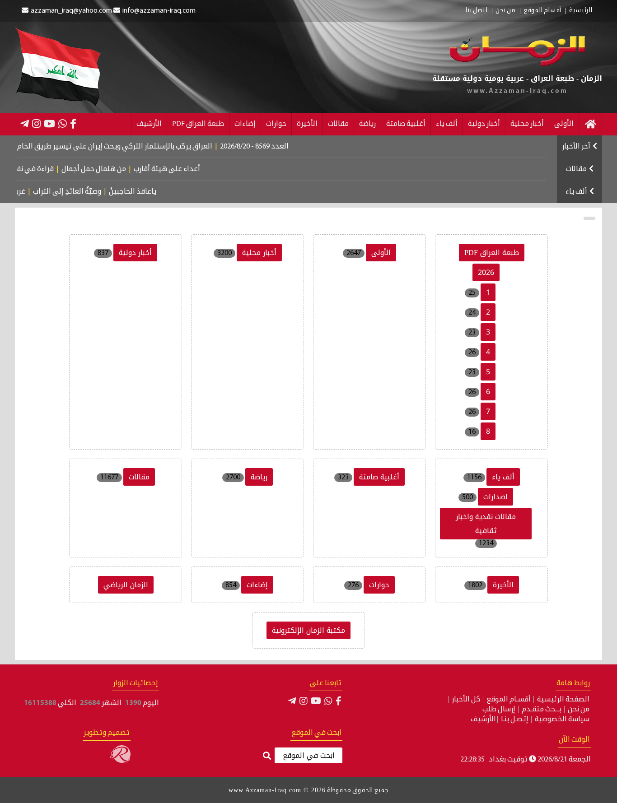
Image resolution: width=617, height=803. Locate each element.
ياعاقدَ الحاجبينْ (144, 191)
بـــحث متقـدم (541, 709)
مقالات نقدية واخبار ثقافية (486, 524)
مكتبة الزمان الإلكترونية (308, 630)
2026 (486, 272)
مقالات (338, 124)
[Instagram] (36, 123)
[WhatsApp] (62, 123)
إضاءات (245, 124)
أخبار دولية (484, 124)
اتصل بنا (476, 11)
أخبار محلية (527, 124)
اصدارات (495, 497)
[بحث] (267, 756)
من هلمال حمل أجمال (108, 169)
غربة (30, 191)
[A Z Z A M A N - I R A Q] (517, 64)
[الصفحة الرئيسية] (590, 124)
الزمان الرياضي (125, 585)
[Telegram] (24, 123)
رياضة (367, 124)
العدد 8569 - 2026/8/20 (273, 146)
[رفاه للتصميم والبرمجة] (120, 761)
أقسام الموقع (542, 11)
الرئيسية (580, 11)
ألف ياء (447, 124)
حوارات (276, 124)
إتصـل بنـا (514, 719)
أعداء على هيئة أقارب (182, 169)
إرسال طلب (498, 709)
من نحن (505, 11)
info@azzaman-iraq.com (159, 10)
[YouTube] (49, 123)
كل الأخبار (466, 699)
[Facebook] (73, 123)
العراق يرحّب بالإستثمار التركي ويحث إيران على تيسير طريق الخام (133, 146)
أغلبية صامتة (405, 124)
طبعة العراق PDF (198, 124)
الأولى (564, 124)
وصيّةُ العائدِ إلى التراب (78, 191)
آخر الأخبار (576, 146)
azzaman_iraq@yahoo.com (71, 10)
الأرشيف (149, 124)
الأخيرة (307, 124)
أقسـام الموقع (508, 699)
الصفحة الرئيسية (563, 699)
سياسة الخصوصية (562, 719)
